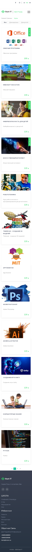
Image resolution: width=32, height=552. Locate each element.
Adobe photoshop (10, 304)
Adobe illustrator (10, 341)
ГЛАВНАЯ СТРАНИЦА (8, 499)
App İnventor (8, 268)
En (30, 3)
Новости (4, 514)
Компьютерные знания (12, 414)
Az (24, 3)
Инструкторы (5, 520)
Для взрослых (13, 22)
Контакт (4, 525)
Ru (27, 3)
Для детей (24, 22)
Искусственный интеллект (14, 158)
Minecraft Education (11, 85)
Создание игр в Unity (11, 377)
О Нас (3, 502)
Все (5, 22)
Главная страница (6, 18)
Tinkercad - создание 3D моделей (12, 232)
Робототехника (9, 195)
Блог (2, 522)
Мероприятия (5, 505)
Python (6, 451)
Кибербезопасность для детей (15, 121)
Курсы (16, 18)
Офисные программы (11, 48)
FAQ (2, 507)
